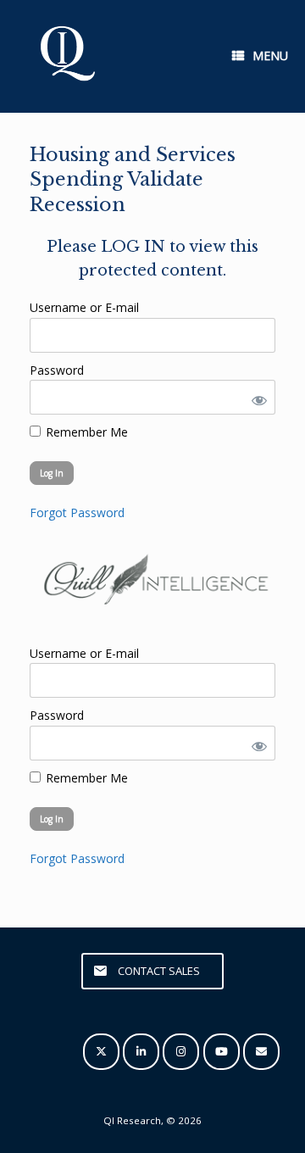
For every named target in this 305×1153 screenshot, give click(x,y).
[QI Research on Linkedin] (141, 1051)
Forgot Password (77, 512)
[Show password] (255, 397)
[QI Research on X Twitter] (101, 1051)
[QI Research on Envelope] (261, 1051)
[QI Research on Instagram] (181, 1051)
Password (57, 370)
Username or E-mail (84, 307)
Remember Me (85, 432)
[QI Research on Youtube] (221, 1051)
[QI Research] (66, 56)
